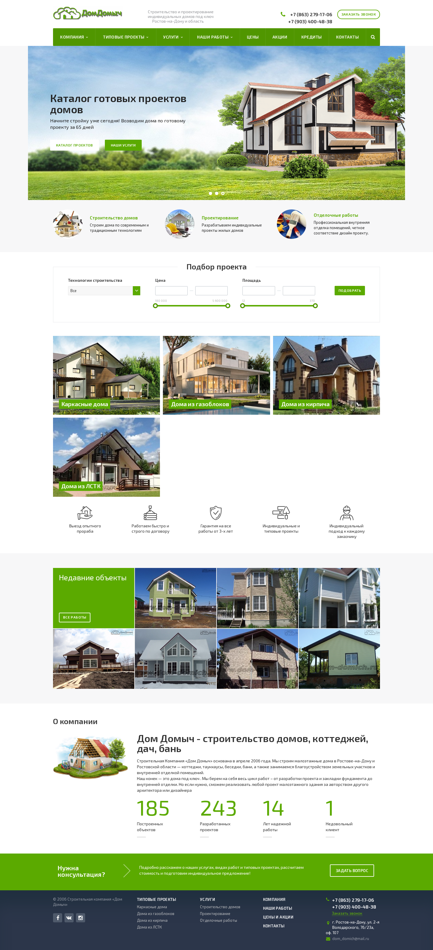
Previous (46, 123)
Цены (253, 36)
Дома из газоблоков (155, 913)
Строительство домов (114, 217)
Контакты (347, 36)
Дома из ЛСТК (149, 927)
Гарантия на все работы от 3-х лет (216, 528)
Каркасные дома (152, 906)
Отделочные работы (336, 215)
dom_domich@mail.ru (350, 938)
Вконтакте (69, 917)
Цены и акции (278, 917)
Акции (279, 36)
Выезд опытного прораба (85, 528)
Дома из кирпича (152, 920)
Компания (73, 36)
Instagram (80, 917)
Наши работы (213, 36)
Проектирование (220, 217)
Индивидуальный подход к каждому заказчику (347, 531)
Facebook (57, 917)
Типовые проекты (124, 36)
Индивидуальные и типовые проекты (281, 528)
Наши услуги (123, 145)
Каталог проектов (74, 145)
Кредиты (311, 36)
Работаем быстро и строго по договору (150, 528)
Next (387, 123)
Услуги (172, 36)
